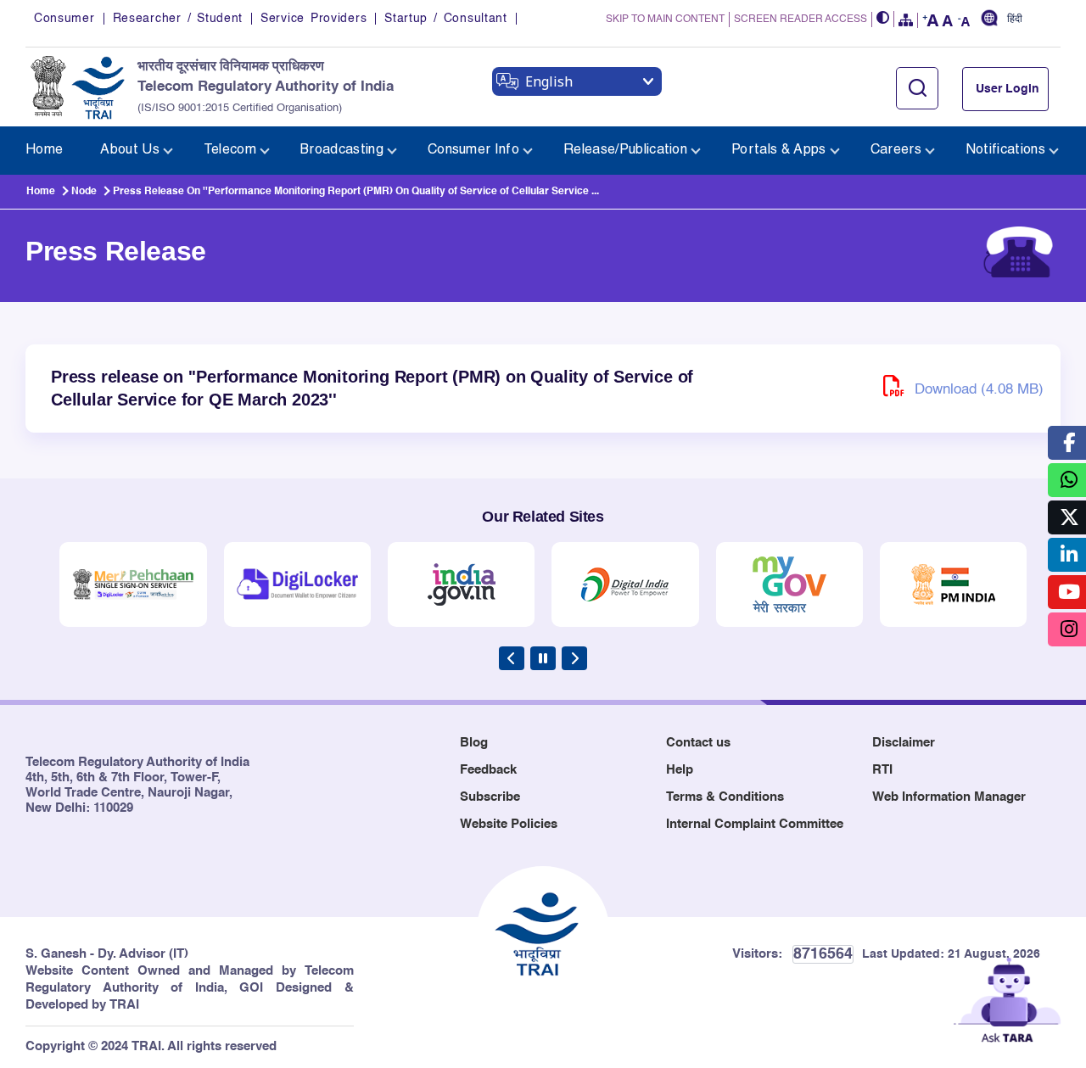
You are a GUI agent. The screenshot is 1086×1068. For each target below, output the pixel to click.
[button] (883, 19)
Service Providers (313, 19)
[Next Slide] (574, 658)
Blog (474, 742)
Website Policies (508, 824)
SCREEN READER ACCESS (800, 19)
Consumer (64, 19)
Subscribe (490, 797)
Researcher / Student (178, 19)
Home (40, 192)
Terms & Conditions (725, 797)
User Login (1007, 89)
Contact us (698, 742)
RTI (882, 769)
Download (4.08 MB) (977, 390)
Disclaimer (903, 742)
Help (679, 769)
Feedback (488, 769)
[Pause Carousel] (543, 658)
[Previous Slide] (511, 658)
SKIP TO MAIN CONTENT (665, 19)
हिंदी (1014, 19)
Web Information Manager (949, 797)
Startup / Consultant (445, 19)
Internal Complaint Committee (754, 824)
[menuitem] (44, 150)
